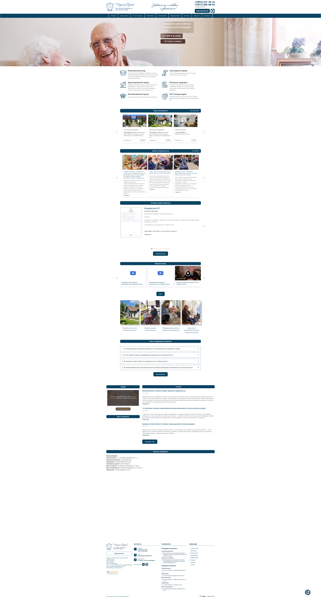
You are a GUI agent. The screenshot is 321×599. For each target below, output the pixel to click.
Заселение (193, 550)
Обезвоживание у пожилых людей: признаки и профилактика (164, 391)
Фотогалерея (194, 555)
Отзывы (193, 560)
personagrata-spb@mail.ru (145, 555)
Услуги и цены (194, 548)
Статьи (193, 564)
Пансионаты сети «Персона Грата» (129, 329)
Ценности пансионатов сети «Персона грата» (191, 330)
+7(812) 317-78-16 (205, 2)
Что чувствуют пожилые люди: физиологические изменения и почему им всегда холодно (173, 408)
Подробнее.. (127, 195)
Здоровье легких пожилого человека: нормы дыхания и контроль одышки (168, 424)
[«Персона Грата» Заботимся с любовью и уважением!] (120, 7)
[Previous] (116, 131)
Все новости (195, 151)
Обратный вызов (202, 11)
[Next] (204, 131)
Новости (193, 562)
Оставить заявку (172, 41)
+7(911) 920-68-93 (205, 4)
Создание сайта (211, 596)
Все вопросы (160, 374)
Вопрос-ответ (194, 553)
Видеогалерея (194, 557)
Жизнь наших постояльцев (150, 329)
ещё (160, 294)
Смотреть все (160, 254)
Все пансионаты (194, 110)
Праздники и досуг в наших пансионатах (171, 329)
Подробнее (127, 140)
